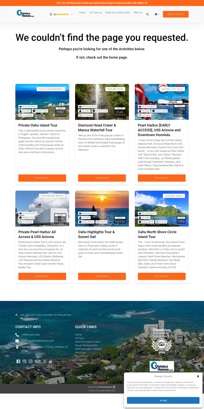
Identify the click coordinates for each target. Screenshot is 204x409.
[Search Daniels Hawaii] (147, 14)
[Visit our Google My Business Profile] (24, 361)
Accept (163, 400)
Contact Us (81, 359)
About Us (80, 352)
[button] (198, 376)
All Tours (79, 338)
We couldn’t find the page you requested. (46, 315)
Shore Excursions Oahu (117, 12)
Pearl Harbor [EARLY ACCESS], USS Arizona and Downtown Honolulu (159, 130)
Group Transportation (86, 345)
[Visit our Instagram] (30, 361)
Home (82, 12)
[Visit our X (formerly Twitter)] (45, 361)
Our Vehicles (82, 356)
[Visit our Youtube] (50, 361)
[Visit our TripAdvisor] (38, 361)
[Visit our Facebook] (18, 361)
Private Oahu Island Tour (37, 125)
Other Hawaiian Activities (88, 349)
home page (118, 57)
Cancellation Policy (85, 363)
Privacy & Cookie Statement (102, 390)
